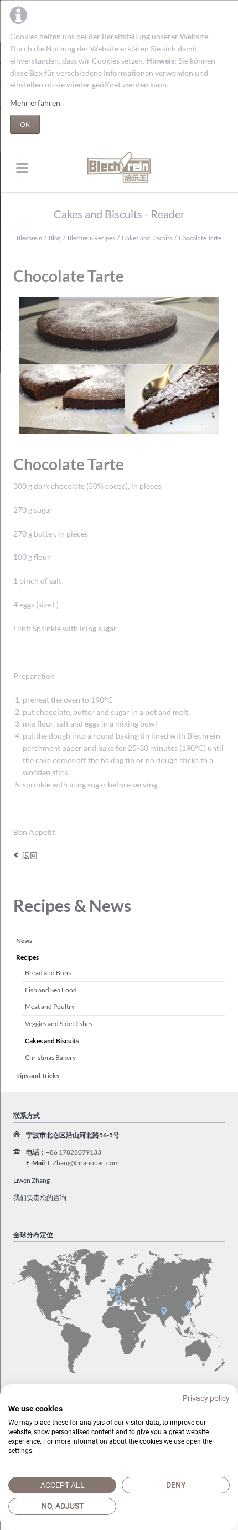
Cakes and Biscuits (147, 237)
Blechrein (29, 237)
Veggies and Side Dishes (58, 1023)
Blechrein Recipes (91, 237)
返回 (30, 855)
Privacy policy (206, 1398)
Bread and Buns (48, 973)
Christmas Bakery (50, 1057)
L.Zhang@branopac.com (83, 1162)
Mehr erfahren (35, 102)
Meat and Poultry (50, 1006)
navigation (22, 168)
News (24, 940)
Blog (55, 237)
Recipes (27, 957)
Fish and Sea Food (51, 990)
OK (25, 124)
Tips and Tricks (37, 1075)
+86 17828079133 (73, 1152)
